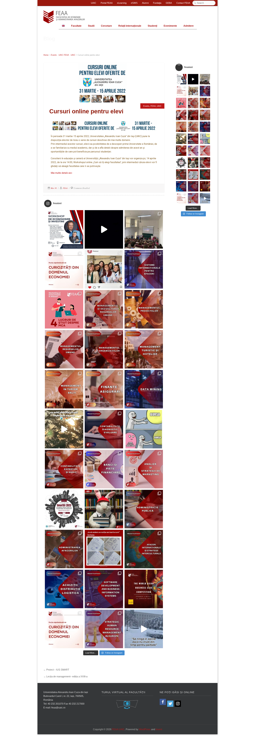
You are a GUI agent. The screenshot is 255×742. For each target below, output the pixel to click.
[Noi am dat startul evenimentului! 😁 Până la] (104, 269)
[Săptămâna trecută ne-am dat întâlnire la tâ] (104, 229)
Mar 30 (54, 188)
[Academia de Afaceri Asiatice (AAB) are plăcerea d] (144, 589)
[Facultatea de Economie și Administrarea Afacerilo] (64, 509)
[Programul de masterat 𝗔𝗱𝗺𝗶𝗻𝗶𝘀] (64, 549)
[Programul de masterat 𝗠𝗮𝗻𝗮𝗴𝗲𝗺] (104, 349)
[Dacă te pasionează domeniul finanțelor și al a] (104, 389)
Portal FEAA (107, 3)
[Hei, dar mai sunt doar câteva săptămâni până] (64, 429)
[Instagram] (178, 704)
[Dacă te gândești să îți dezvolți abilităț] (144, 509)
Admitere (188, 26)
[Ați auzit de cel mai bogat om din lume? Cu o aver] (64, 629)
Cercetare (106, 26)
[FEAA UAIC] (64, 17)
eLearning (121, 3)
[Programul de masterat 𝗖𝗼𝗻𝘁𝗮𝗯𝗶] (104, 429)
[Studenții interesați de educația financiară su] (64, 229)
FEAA (66, 55)
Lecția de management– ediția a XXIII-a (67, 676)
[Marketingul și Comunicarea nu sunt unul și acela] (64, 309)
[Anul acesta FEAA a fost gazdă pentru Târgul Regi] (144, 229)
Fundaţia (157, 3)
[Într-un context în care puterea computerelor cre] (144, 389)
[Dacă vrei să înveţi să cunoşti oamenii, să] (104, 309)
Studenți (152, 26)
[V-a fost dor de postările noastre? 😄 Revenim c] (64, 269)
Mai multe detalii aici (61, 173)
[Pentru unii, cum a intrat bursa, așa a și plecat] (144, 429)
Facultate (76, 26)
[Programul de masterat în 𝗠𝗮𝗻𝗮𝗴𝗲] (64, 349)
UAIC (93, 3)
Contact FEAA (183, 3)
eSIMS (134, 3)
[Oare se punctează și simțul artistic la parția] (104, 549)
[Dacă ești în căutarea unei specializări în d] (64, 589)
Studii (91, 26)
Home (45, 55)
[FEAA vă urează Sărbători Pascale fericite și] (104, 509)
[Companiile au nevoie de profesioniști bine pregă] (144, 269)
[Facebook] (163, 702)
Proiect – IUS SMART (57, 669)
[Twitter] (170, 704)
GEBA (169, 3)
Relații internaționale (129, 26)
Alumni (145, 3)
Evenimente (170, 26)
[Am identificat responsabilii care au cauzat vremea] (144, 629)
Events (54, 55)
